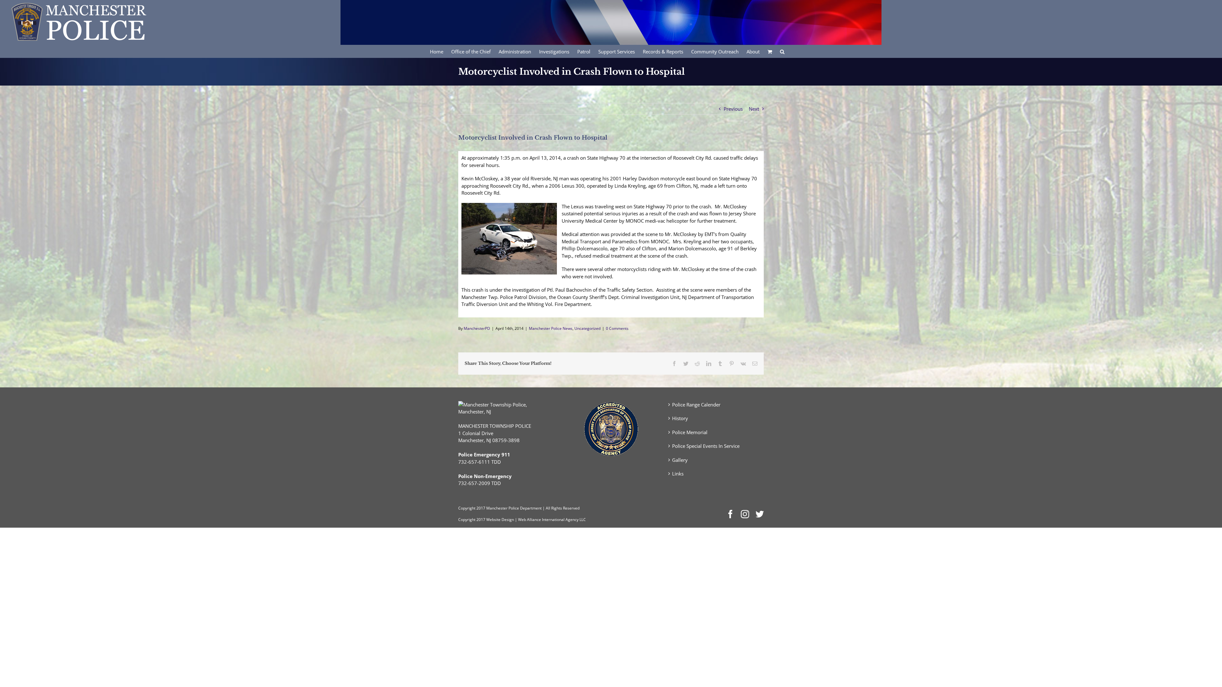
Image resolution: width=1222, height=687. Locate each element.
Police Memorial (689, 432)
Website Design (500, 519)
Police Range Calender (696, 404)
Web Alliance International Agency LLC (552, 519)
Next (754, 109)
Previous (733, 109)
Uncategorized (587, 328)
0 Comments (617, 328)
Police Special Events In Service (706, 446)
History (680, 418)
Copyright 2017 (471, 519)
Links (678, 473)
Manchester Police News (550, 328)
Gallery (680, 460)
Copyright (466, 508)
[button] (782, 51)
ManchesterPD (477, 328)
